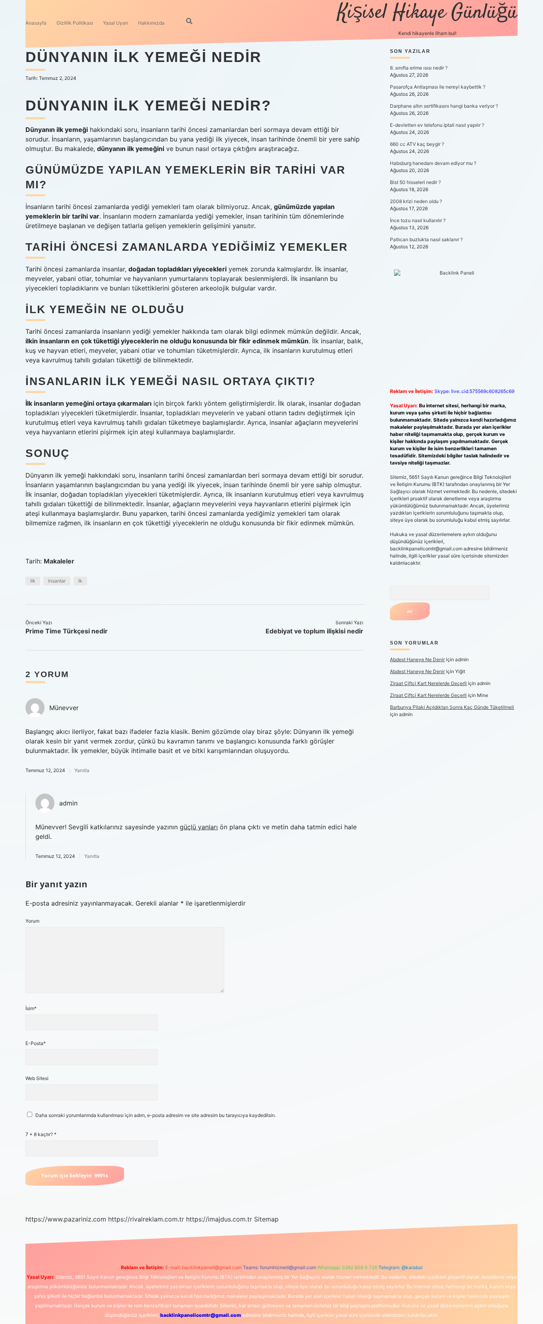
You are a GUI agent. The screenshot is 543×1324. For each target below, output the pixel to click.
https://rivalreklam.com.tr (146, 1219)
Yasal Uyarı (115, 23)
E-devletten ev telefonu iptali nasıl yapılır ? (437, 125)
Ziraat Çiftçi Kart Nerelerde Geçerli (428, 683)
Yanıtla (81, 770)
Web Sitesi (36, 1078)
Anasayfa (36, 23)
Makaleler (59, 561)
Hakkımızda (151, 23)
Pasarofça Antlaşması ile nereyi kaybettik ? (437, 87)
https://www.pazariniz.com (65, 1219)
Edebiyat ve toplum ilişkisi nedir (314, 631)
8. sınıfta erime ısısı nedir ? (419, 68)
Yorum (32, 921)
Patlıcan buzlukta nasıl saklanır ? (426, 239)
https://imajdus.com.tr (219, 1219)
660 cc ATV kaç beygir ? (417, 144)
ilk (32, 581)
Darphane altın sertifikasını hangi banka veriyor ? (444, 106)
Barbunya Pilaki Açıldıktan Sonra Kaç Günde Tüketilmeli (452, 707)
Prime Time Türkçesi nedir (66, 631)
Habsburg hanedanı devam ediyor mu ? (433, 163)
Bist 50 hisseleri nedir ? (415, 182)
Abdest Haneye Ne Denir (417, 659)
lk (80, 581)
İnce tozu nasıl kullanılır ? (418, 220)
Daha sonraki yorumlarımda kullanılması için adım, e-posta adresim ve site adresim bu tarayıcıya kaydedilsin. (155, 1115)
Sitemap (266, 1219)
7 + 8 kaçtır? (40, 1134)
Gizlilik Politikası (74, 23)
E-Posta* (35, 1043)
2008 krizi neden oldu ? (416, 201)
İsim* (31, 1008)
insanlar (57, 581)
